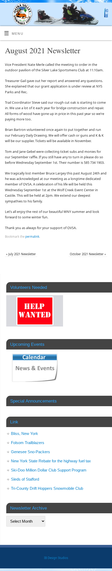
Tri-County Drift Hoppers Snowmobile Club (47, 488)
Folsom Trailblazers (27, 442)
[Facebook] (105, 14)
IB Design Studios (56, 558)
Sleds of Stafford (25, 479)
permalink (32, 236)
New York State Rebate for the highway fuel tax (51, 461)
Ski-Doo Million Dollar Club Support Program (48, 470)
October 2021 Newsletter (88, 254)
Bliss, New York (24, 433)
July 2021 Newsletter (21, 254)
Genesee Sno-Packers (30, 452)
